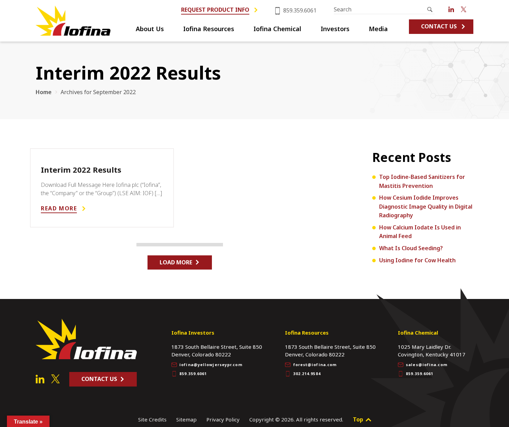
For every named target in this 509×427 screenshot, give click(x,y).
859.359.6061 (299, 10)
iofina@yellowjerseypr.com (210, 364)
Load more (176, 262)
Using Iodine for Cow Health (417, 260)
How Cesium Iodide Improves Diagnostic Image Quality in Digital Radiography (425, 206)
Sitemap (186, 419)
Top (359, 419)
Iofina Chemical (277, 29)
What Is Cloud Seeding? (411, 248)
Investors (335, 29)
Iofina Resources (208, 29)
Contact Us (439, 26)
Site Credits (152, 419)
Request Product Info (215, 9)
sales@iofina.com (426, 364)
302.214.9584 (307, 373)
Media (378, 29)
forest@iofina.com (315, 364)
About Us (150, 29)
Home (44, 92)
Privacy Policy (223, 419)
